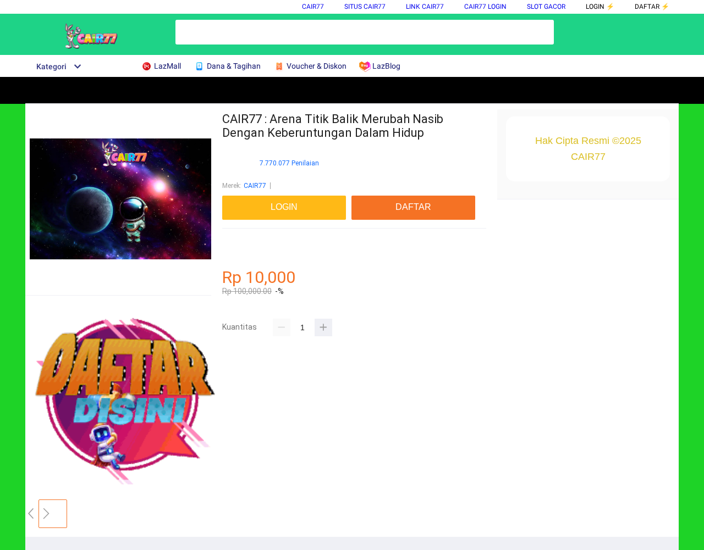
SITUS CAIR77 (365, 6)
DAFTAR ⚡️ (652, 6)
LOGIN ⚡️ (600, 6)
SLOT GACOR (546, 6)
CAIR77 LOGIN (485, 6)
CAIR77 (313, 6)
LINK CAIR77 (425, 6)
